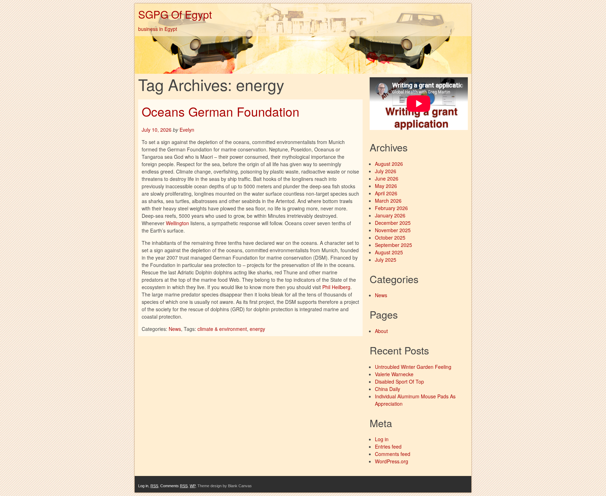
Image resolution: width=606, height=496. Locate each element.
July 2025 (385, 259)
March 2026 (388, 200)
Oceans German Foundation (220, 111)
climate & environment (222, 328)
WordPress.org (391, 461)
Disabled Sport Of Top (399, 381)
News (175, 328)
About (381, 330)
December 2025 (393, 222)
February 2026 (391, 207)
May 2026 (386, 185)
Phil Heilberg (336, 287)
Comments (174, 486)
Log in (382, 439)
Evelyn (187, 129)
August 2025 (389, 252)
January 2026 (390, 215)
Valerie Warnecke (394, 374)
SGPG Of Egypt (175, 14)
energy (257, 328)
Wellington (177, 223)
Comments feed (392, 453)
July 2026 (385, 171)
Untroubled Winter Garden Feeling (413, 366)
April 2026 (386, 193)
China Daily (387, 388)
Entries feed (388, 446)
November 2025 (393, 230)
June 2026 (386, 178)
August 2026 (389, 163)
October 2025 (390, 237)
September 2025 (393, 244)
